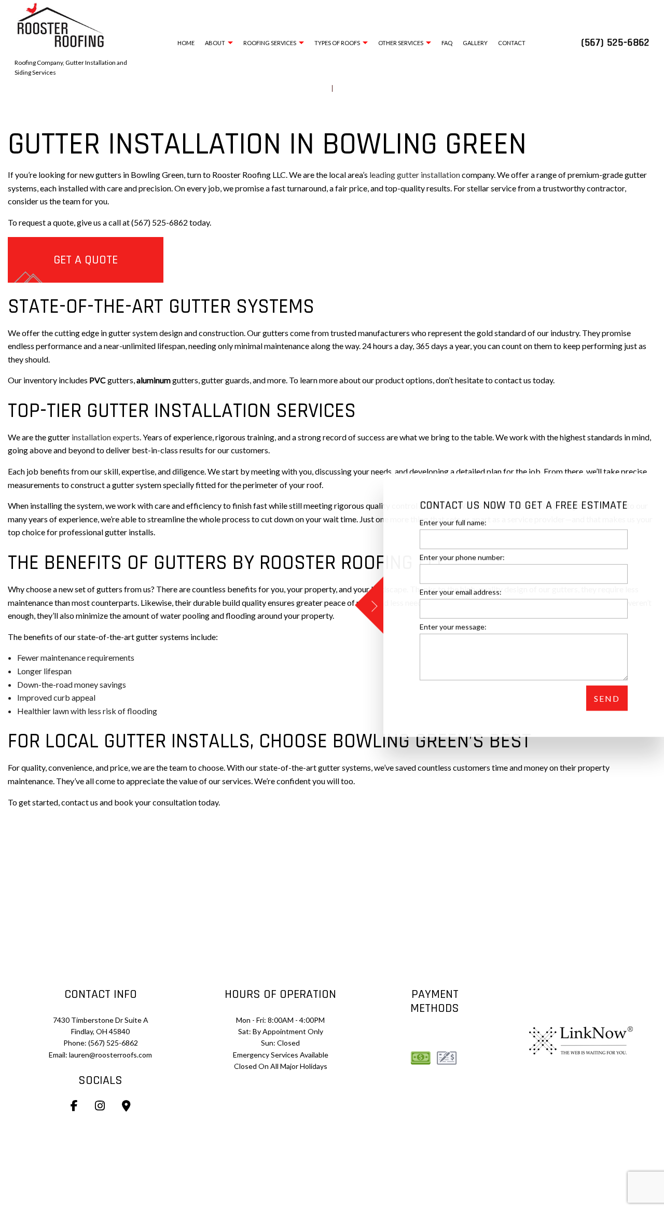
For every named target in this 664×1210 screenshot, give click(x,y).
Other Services (400, 42)
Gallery (475, 42)
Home (186, 42)
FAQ (446, 42)
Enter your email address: (461, 592)
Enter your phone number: (462, 556)
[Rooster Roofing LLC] (61, 24)
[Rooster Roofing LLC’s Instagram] (100, 1106)
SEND (607, 698)
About (215, 42)
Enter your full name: (453, 522)
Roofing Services (269, 42)
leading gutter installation (414, 174)
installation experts (106, 437)
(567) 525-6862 (615, 42)
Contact (511, 42)
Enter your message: (453, 626)
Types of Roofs (337, 42)
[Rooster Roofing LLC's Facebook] (74, 1106)
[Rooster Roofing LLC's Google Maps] (126, 1106)
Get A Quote (85, 260)
